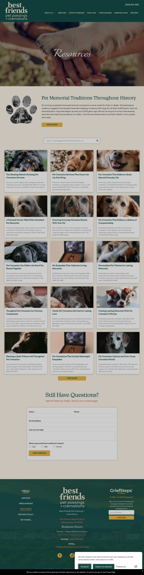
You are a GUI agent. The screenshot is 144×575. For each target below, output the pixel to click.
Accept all (85, 566)
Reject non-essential (103, 566)
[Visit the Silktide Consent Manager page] (136, 566)
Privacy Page (110, 572)
